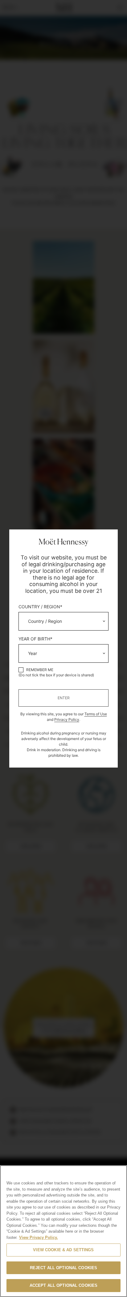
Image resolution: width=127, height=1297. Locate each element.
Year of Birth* (35, 639)
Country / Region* (40, 607)
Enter (64, 698)
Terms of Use (95, 714)
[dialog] (63, 648)
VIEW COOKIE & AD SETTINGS (63, 1250)
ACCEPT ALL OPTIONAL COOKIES (64, 1285)
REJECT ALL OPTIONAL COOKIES (63, 1267)
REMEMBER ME (39, 670)
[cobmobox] (63, 621)
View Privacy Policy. (38, 1237)
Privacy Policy (66, 719)
